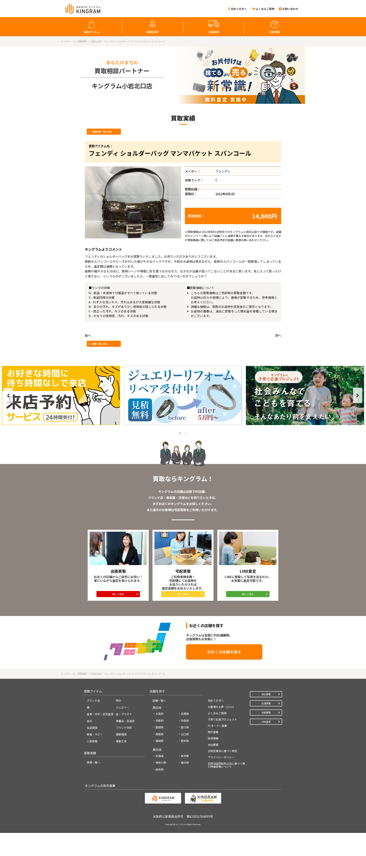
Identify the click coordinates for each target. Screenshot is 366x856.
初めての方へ (239, 9)
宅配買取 (274, 32)
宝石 (89, 721)
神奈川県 (161, 762)
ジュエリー (122, 707)
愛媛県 (160, 727)
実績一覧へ (93, 762)
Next (357, 395)
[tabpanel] (61, 395)
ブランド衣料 (124, 728)
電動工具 (121, 741)
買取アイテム (92, 32)
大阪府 (160, 714)
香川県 (185, 727)
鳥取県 (160, 734)
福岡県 (160, 741)
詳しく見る (118, 594)
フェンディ (222, 171)
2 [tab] (186, 433)
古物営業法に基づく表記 (222, 751)
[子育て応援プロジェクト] (305, 395)
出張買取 (213, 32)
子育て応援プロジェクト (222, 719)
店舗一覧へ (159, 700)
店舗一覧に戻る (100, 343)
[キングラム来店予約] (61, 395)
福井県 (185, 762)
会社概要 (213, 744)
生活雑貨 (92, 728)
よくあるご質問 (265, 9)
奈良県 (185, 720)
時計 (118, 700)
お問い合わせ (290, 9)
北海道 (160, 756)
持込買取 (266, 694)
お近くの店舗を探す (224, 652)
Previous (8, 395)
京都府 (160, 720)
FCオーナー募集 (217, 726)
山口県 (185, 734)
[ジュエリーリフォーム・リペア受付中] (183, 395)
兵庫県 (185, 714)
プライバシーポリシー (221, 757)
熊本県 (185, 741)
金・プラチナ (124, 714)
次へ (278, 335)
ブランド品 (93, 700)
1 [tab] (180, 433)
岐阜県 (160, 769)
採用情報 (213, 738)
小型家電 (92, 741)
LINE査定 (266, 721)
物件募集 (213, 732)
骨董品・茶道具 (125, 721)
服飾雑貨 (121, 734)
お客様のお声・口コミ (221, 707)
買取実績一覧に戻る (102, 131)
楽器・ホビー (95, 734)
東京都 (185, 756)
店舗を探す (152, 32)
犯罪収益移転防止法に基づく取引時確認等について (226, 765)
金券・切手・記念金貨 (100, 714)
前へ (88, 335)
